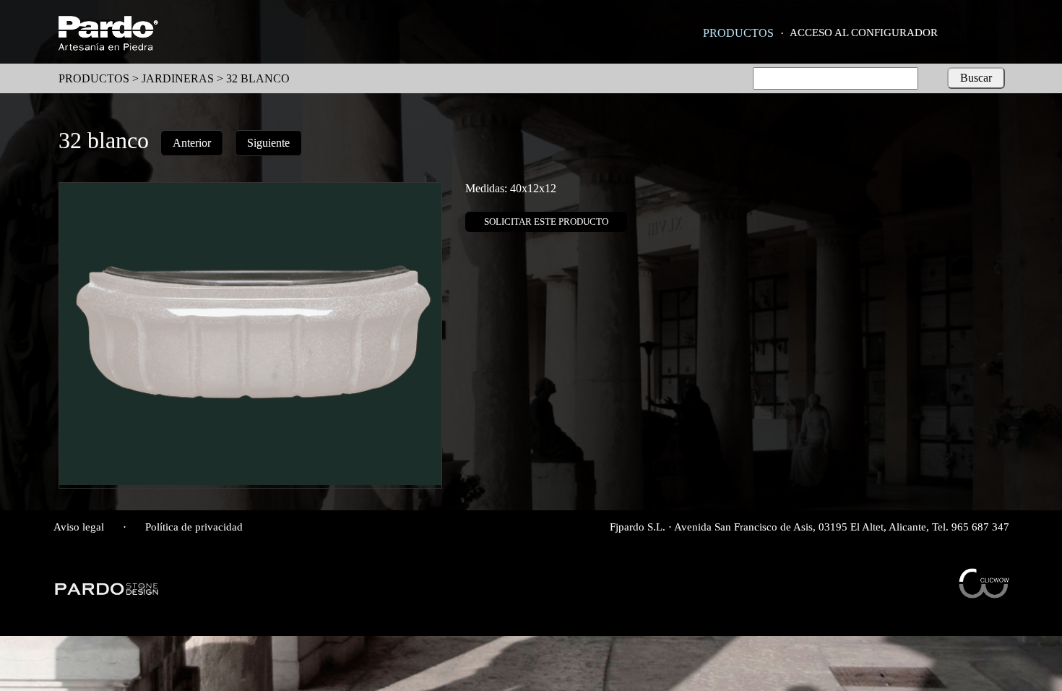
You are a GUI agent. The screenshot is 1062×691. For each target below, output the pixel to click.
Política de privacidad (194, 527)
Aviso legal (78, 527)
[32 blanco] (250, 481)
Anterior (192, 143)
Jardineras (178, 78)
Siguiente (268, 143)
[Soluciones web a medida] (984, 594)
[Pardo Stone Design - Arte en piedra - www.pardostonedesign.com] (107, 593)
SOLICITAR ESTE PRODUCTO (546, 221)
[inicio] (108, 46)
